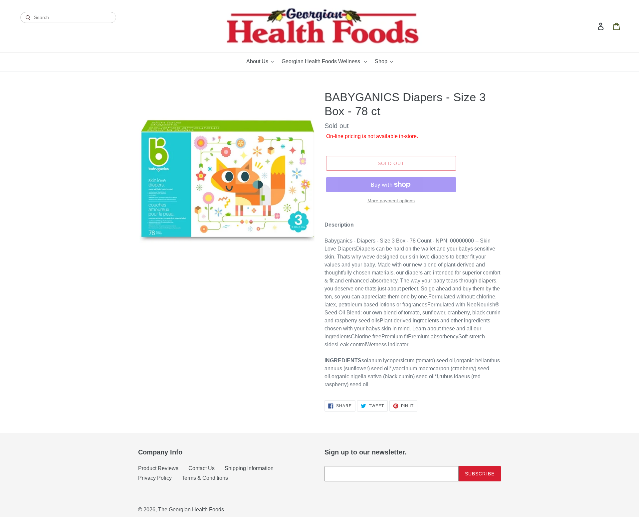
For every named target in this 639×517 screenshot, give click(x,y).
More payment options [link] (391, 200)
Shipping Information (249, 468)
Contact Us (201, 468)
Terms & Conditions (205, 478)
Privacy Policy (155, 478)
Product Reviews (158, 468)
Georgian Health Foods (196, 509)
